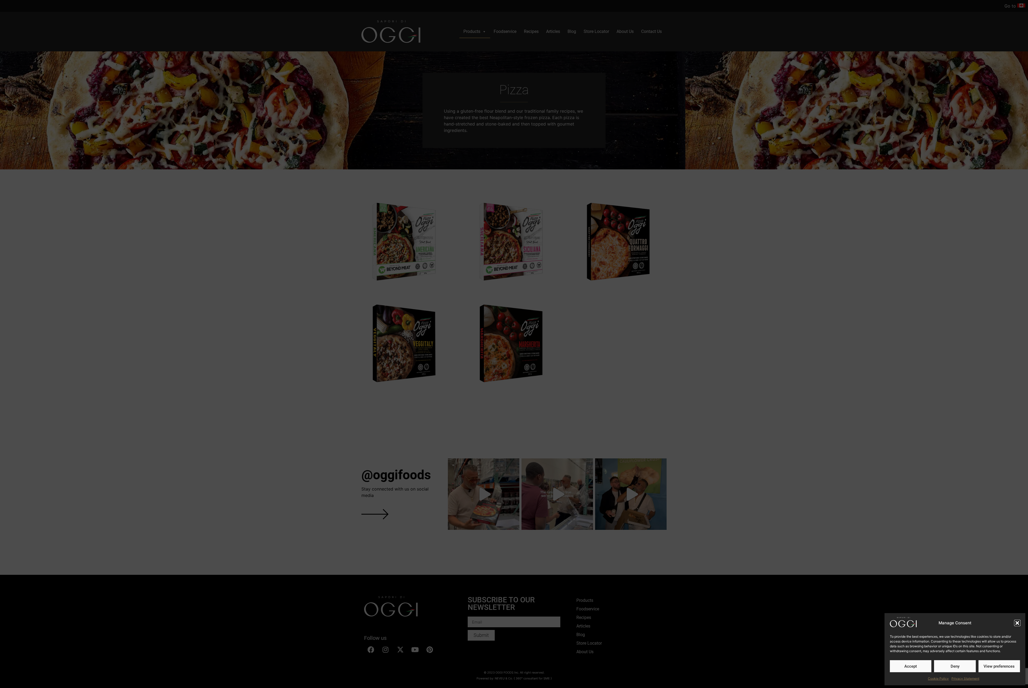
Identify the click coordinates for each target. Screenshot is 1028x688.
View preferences (999, 666)
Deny (955, 666)
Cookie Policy (938, 678)
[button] (1017, 623)
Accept (910, 666)
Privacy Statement (965, 678)
